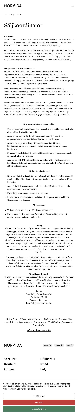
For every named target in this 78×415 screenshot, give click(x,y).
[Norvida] (13, 5)
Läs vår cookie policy (26, 389)
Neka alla (39, 402)
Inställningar (39, 396)
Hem (5, 15)
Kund (44, 364)
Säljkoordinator (16, 15)
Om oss (9, 369)
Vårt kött (10, 359)
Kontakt (10, 364)
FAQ (43, 369)
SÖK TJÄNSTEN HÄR (39, 330)
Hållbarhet (47, 359)
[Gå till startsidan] (13, 345)
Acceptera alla (39, 409)
